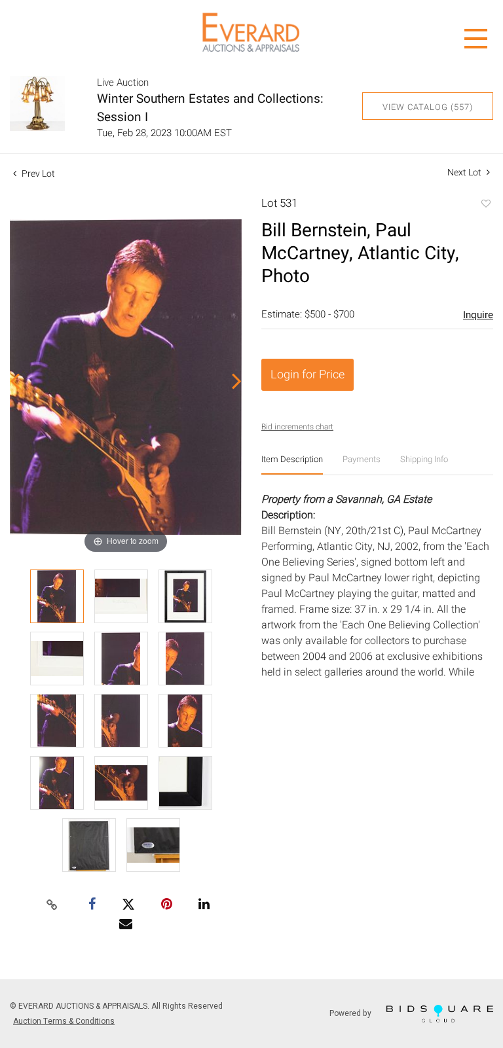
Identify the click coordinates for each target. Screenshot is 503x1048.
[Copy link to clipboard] (52, 905)
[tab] (292, 464)
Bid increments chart (297, 427)
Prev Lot (37, 174)
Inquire (478, 315)
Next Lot (465, 172)
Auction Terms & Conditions (64, 1021)
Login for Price (307, 375)
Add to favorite (485, 205)
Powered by (351, 1013)
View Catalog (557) (427, 107)
